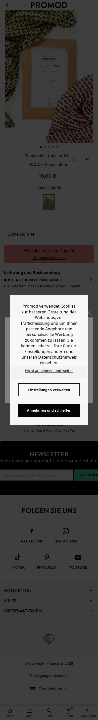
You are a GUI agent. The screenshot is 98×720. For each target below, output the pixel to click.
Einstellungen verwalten (49, 389)
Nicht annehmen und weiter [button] (49, 370)
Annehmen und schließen (49, 410)
